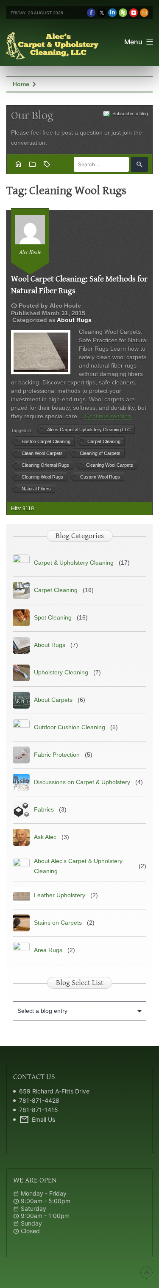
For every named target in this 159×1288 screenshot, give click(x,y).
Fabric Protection (57, 754)
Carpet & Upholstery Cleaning (74, 562)
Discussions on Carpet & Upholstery (82, 782)
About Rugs (74, 320)
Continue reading (108, 416)
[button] (139, 164)
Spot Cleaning (53, 617)
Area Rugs (48, 950)
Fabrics (44, 809)
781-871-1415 (38, 1109)
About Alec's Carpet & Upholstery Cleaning (78, 866)
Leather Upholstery (59, 895)
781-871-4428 (39, 1100)
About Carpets (53, 699)
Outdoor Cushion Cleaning (69, 727)
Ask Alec (45, 836)
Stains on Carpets (58, 922)
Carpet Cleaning (56, 590)
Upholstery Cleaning (61, 672)
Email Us (37, 1120)
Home (21, 84)
